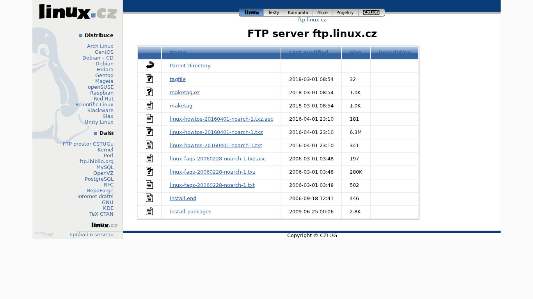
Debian (105, 64)
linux (251, 11)
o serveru (102, 234)
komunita (298, 11)
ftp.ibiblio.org (97, 161)
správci (79, 234)
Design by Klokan (45, 234)
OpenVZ (103, 173)
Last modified (308, 52)
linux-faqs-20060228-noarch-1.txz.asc (218, 159)
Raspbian (102, 93)
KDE (108, 208)
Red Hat (104, 99)
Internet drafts (95, 196)
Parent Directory (190, 66)
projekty (345, 11)
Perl (109, 155)
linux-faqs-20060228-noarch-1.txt (212, 185)
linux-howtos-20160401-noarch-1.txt (216, 145)
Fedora (105, 69)
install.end (183, 198)
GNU (108, 202)
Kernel (106, 150)
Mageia (104, 81)
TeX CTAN (101, 214)
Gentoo (104, 75)
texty (274, 11)
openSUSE (101, 87)
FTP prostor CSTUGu (88, 144)
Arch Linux (100, 46)
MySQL (105, 167)
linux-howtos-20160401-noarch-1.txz (216, 132)
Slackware (100, 110)
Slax (108, 116)
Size (355, 52)
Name (178, 52)
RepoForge (100, 190)
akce (323, 11)
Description (394, 52)
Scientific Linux (94, 104)
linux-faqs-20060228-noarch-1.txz (213, 172)
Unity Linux (99, 122)
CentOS (104, 52)
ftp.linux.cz (312, 20)
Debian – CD (98, 58)
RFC (109, 185)
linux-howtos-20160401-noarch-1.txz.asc (221, 119)
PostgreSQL (99, 179)
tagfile (178, 79)
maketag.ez (185, 92)
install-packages (190, 212)
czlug (371, 11)
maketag (181, 106)
